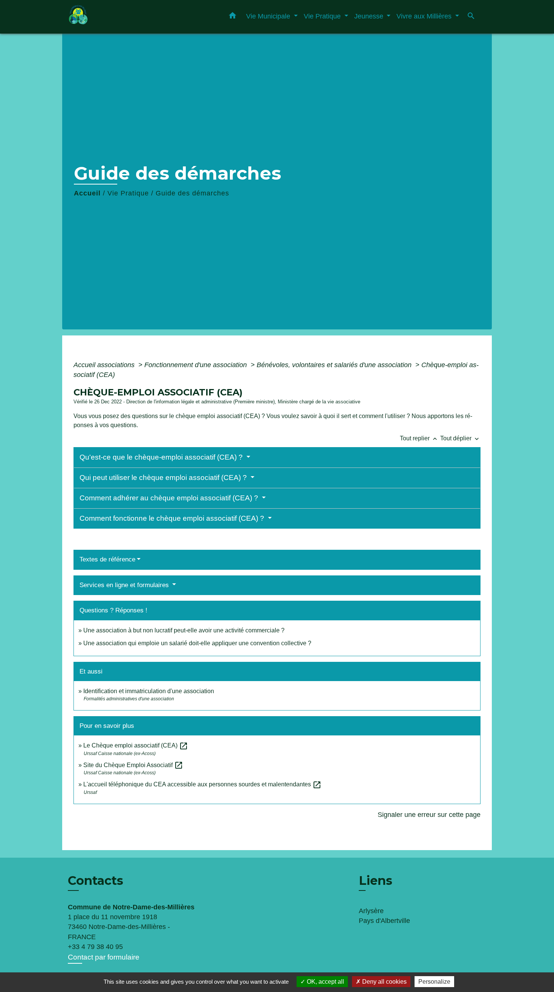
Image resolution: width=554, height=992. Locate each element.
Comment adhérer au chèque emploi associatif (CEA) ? (170, 498)
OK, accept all (324, 981)
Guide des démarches (192, 193)
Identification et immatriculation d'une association (148, 691)
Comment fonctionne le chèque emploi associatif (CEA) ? (173, 518)
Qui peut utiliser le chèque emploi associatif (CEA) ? (164, 477)
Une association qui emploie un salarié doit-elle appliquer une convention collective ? (197, 643)
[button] (232, 17)
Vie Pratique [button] (323, 16)
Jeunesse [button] (369, 16)
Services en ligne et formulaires (125, 585)
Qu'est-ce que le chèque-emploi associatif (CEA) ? (162, 457)
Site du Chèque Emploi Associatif (133, 765)
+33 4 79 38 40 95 (95, 946)
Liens (375, 880)
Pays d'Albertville (384, 920)
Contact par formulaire (103, 957)
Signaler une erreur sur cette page (429, 814)
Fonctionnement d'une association (196, 365)
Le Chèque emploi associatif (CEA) (135, 745)
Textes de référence (107, 559)
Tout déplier (460, 438)
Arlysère (371, 911)
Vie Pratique (128, 193)
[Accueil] (115, 17)
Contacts (95, 881)
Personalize (434, 981)
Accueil (87, 193)
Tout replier (419, 438)
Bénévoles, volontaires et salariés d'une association (335, 365)
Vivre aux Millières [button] (424, 16)
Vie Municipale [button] (269, 16)
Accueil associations (104, 365)
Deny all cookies (384, 981)
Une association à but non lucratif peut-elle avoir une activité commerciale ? (184, 630)
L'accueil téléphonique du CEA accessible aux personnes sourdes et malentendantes (202, 784)
